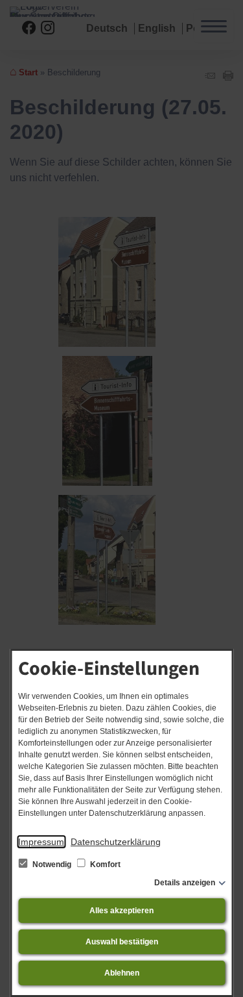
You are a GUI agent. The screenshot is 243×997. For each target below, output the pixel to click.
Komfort (104, 864)
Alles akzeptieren (121, 910)
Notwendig (51, 864)
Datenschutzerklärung (116, 842)
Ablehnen (121, 973)
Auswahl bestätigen (122, 941)
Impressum (41, 842)
